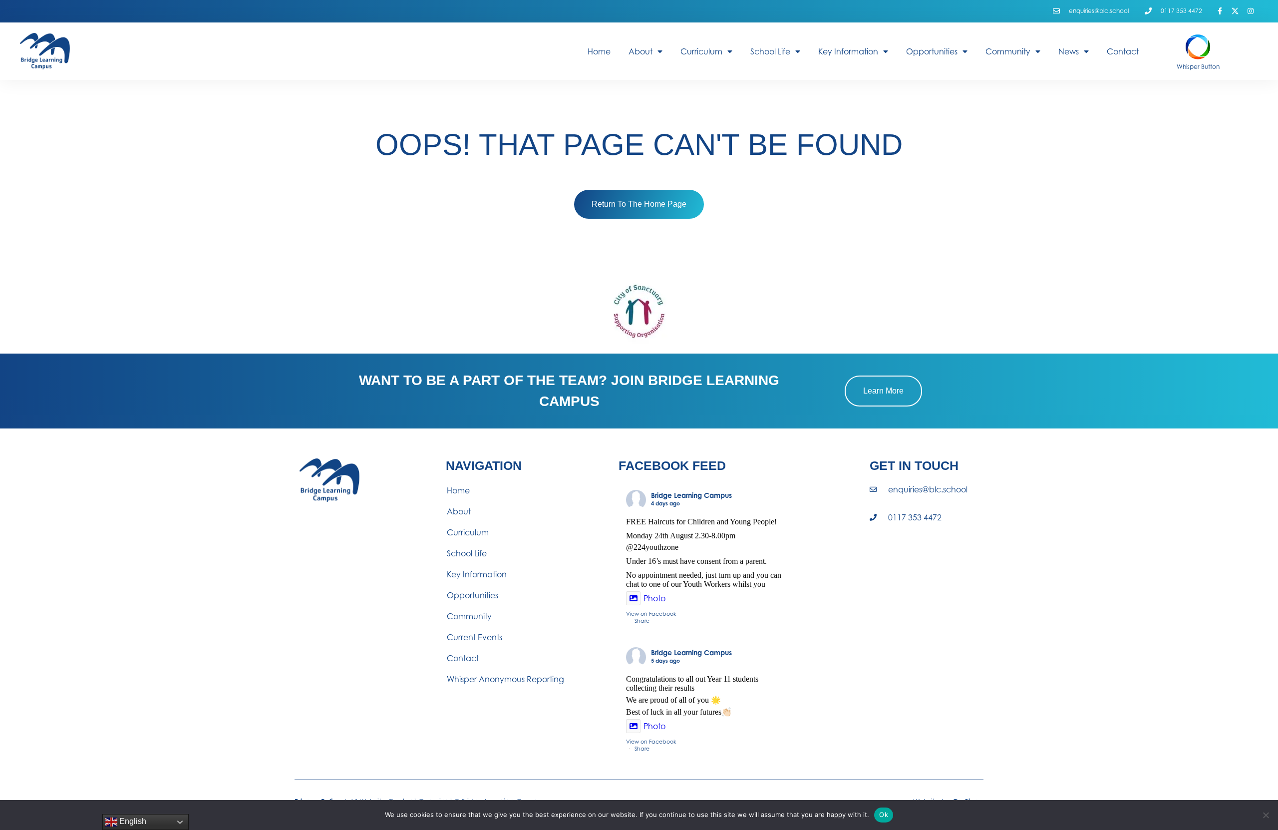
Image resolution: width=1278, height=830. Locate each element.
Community (1007, 51)
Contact (1123, 51)
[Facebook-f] (1220, 11)
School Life (770, 51)
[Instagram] (1250, 11)
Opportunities (932, 51)
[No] (1266, 815)
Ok (883, 815)
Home (599, 51)
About (640, 51)
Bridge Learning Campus (691, 495)
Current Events (474, 637)
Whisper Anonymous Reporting (505, 679)
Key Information (848, 51)
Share (642, 620)
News (1068, 51)
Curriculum (701, 51)
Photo (654, 598)
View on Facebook (651, 613)
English (131, 821)
